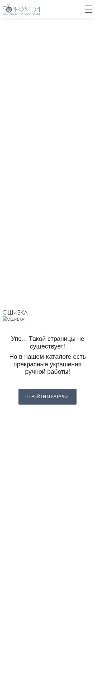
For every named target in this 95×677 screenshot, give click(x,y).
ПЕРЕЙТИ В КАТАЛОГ (47, 396)
